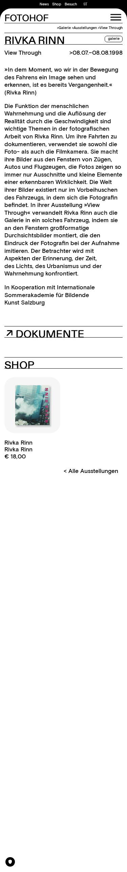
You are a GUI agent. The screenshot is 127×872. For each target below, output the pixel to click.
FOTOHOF (26, 18)
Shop (56, 4)
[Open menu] (116, 17)
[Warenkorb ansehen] (85, 4)
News (44, 4)
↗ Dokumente (45, 333)
